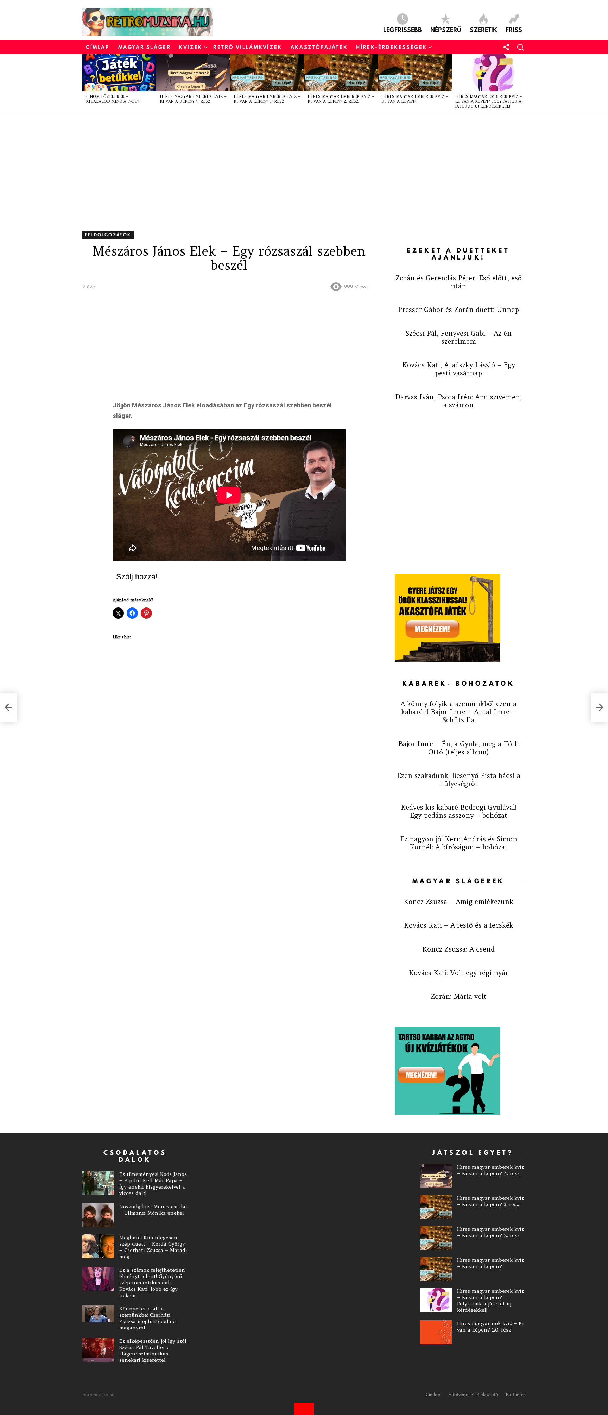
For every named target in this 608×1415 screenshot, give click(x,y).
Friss (514, 29)
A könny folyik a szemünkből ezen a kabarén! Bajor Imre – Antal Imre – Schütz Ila (458, 711)
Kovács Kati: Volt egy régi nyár (458, 972)
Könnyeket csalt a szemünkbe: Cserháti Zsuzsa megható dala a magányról (147, 1318)
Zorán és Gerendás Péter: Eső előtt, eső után (458, 282)
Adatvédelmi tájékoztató (473, 1394)
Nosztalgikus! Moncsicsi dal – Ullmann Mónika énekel (153, 1209)
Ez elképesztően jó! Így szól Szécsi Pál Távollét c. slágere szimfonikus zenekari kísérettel (152, 1350)
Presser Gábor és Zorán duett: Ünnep (458, 309)
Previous (85, 84)
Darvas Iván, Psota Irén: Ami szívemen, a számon (458, 401)
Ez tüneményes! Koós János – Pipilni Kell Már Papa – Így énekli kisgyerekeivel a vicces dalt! (153, 1183)
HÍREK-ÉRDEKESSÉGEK (391, 47)
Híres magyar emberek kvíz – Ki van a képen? (414, 99)
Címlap (98, 47)
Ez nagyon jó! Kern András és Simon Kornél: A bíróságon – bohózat (458, 843)
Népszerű (445, 29)
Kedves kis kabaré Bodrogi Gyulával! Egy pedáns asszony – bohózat (459, 811)
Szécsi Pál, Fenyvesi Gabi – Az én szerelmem (459, 337)
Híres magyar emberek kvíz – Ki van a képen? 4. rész (193, 99)
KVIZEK (191, 47)
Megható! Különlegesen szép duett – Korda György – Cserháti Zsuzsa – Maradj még (153, 1247)
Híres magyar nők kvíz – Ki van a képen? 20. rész (490, 1326)
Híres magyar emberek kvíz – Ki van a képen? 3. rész (267, 99)
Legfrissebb (402, 29)
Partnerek (516, 1394)
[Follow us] (506, 47)
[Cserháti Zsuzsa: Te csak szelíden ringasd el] (8, 707)
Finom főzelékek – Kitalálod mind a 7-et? (112, 99)
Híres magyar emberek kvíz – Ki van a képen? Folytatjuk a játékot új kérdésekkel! (488, 101)
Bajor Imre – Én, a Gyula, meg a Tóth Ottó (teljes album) (458, 748)
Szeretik (483, 29)
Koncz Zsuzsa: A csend (458, 949)
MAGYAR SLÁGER (144, 47)
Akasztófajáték (319, 47)
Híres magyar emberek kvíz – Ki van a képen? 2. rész (341, 99)
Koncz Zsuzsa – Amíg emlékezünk (458, 901)
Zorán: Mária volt (459, 996)
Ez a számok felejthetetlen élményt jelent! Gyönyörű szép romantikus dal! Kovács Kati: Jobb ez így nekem (152, 1282)
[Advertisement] (293, 167)
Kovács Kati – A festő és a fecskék (458, 925)
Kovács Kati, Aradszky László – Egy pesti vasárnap (458, 369)
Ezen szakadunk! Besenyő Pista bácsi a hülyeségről (458, 779)
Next (522, 84)
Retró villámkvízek (247, 47)
